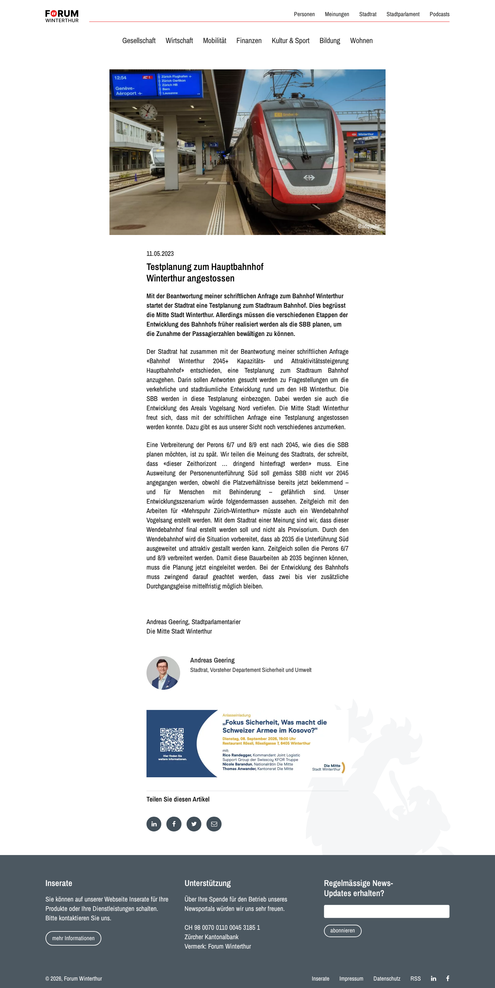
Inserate (320, 979)
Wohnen (361, 40)
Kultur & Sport (290, 40)
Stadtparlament (403, 14)
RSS (415, 979)
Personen (304, 14)
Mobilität (214, 40)
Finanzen (249, 40)
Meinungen (337, 14)
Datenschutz (386, 979)
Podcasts (440, 14)
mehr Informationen (73, 938)
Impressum (351, 979)
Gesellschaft (139, 40)
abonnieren (342, 930)
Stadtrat (367, 14)
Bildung (330, 40)
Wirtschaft (179, 40)
